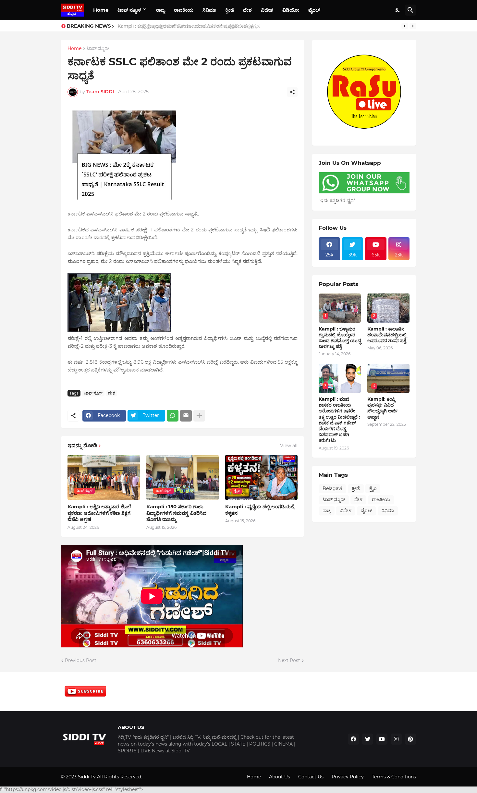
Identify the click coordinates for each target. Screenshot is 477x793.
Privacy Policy (348, 777)
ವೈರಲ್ (314, 10)
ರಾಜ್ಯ (160, 10)
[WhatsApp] (172, 416)
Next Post (289, 660)
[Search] (410, 10)
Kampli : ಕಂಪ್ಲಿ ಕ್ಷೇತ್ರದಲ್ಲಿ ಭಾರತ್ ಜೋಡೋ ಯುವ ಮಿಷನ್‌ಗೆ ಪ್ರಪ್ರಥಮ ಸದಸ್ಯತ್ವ (185, 26)
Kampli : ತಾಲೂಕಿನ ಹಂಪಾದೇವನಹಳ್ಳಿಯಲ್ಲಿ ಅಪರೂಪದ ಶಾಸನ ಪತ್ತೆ (387, 335)
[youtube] (381, 739)
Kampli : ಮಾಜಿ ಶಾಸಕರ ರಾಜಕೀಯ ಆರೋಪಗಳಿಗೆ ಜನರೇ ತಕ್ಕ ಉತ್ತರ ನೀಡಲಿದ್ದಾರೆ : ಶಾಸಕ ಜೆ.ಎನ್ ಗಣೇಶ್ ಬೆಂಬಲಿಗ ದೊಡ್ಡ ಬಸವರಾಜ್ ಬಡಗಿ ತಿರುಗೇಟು (339, 419)
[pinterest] (410, 739)
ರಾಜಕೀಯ (183, 10)
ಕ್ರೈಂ (372, 488)
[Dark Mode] (397, 10)
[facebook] (353, 739)
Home (100, 10)
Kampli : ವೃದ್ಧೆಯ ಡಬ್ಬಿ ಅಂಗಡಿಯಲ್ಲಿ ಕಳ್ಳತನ (259, 509)
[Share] (292, 92)
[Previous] (404, 26)
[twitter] (367, 739)
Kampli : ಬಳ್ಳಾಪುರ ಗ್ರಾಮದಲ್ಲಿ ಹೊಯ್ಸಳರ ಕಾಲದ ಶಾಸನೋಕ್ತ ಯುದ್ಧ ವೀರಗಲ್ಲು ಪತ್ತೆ (340, 338)
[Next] (413, 26)
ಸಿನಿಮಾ (209, 10)
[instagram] (396, 739)
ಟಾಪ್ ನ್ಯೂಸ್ (129, 10)
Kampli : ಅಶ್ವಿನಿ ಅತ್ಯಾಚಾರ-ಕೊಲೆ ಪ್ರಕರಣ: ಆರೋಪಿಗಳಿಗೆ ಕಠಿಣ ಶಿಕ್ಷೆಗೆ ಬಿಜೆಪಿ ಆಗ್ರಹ (99, 512)
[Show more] (199, 416)
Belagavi (332, 488)
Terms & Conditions (394, 777)
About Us (279, 777)
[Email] (186, 416)
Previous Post (80, 660)
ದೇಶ (247, 10)
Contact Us (311, 777)
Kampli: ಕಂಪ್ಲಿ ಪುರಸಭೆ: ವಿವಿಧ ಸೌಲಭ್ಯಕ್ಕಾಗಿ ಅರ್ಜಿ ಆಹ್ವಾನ (382, 408)
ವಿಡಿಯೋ (290, 10)
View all (289, 445)
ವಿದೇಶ (267, 10)
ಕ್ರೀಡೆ (229, 10)
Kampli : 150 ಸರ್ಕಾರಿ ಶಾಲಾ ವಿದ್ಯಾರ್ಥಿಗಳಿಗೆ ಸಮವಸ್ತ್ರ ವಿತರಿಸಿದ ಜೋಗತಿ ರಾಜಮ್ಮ (176, 512)
